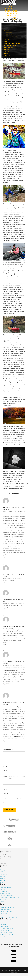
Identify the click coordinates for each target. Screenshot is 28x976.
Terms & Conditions (6, 928)
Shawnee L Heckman (9, 626)
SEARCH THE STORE (10, 45)
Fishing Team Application (8, 917)
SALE (14, 20)
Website (6, 789)
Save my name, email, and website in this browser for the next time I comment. (13, 801)
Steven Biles (6, 575)
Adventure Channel (6, 911)
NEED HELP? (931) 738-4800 (6, 5)
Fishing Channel (5, 909)
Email (5, 776)
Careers (2, 901)
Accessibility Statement (7, 934)
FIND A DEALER (8, 47)
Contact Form (4, 865)
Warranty (3, 924)
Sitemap (3, 936)
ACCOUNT (7, 51)
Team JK (3, 915)
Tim (4, 599)
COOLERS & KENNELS (10, 37)
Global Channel (5, 913)
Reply (4, 557)
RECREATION (11, 11)
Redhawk (6, 702)
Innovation (3, 891)
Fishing (2, 870)
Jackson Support (5, 893)
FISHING (6, 31)
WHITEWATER (8, 33)
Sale (1, 882)
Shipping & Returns (6, 932)
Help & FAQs (4, 926)
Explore (2, 880)
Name (5, 766)
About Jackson (5, 899)
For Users (3, 889)
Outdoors (3, 876)
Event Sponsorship (6, 895)
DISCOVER (11, 18)
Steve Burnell (7, 661)
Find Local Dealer (6, 887)
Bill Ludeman (7, 507)
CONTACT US (7, 49)
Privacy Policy (4, 930)
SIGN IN (6, 53)
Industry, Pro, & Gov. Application (10, 897)
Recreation (3, 874)
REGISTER (7, 55)
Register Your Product (7, 922)
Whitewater (4, 872)
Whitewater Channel (7, 907)
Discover (3, 878)
